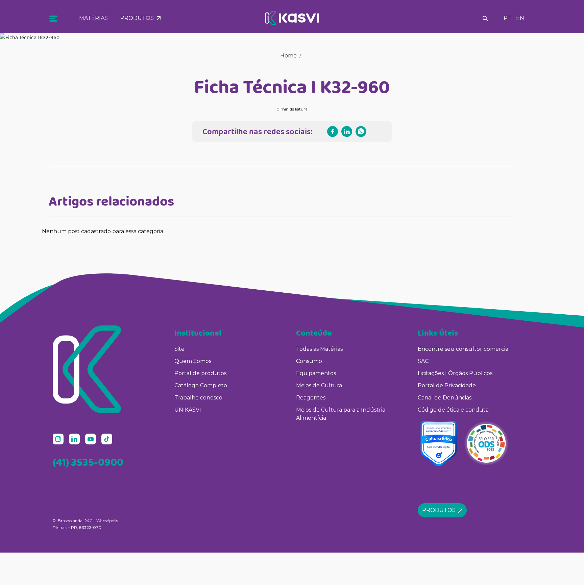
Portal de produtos (200, 373)
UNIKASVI (187, 410)
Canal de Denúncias (444, 397)
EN (520, 18)
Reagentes (310, 397)
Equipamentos (316, 373)
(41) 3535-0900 (88, 462)
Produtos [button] (138, 18)
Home (288, 55)
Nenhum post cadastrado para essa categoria (102, 231)
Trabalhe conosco (198, 397)
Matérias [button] (93, 18)
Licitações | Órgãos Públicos (456, 373)
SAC (423, 361)
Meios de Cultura (319, 385)
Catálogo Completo (200, 385)
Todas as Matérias (319, 349)
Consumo (309, 361)
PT (507, 18)
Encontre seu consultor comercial (464, 349)
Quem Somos (192, 361)
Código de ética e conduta (453, 410)
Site (179, 349)
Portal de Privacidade (447, 385)
